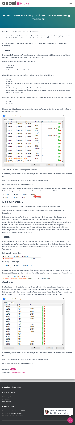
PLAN (13, 369)
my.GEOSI (22, 411)
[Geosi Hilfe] (16, 3)
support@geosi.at (16, 413)
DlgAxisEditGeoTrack (18, 372)
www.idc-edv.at (7, 401)
